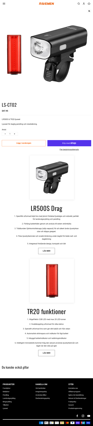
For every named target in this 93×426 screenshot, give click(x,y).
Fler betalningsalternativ (69, 149)
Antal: (4, 130)
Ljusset (5, 408)
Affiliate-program (74, 392)
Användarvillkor (40, 395)
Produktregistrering (75, 408)
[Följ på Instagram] (82, 415)
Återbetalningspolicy (42, 398)
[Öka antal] (14, 134)
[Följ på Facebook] (77, 415)
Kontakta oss (73, 388)
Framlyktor (6, 388)
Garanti (71, 405)
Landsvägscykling (9, 398)
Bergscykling (7, 402)
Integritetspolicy (41, 392)
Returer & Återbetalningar (77, 398)
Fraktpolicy (72, 402)
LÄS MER (46, 251)
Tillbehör (6, 405)
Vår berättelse (40, 388)
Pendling (6, 395)
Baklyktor (6, 392)
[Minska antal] (5, 134)
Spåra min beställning (76, 395)
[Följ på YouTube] (88, 415)
